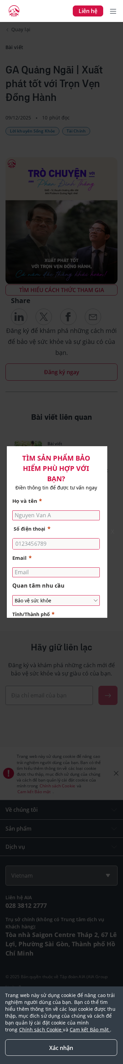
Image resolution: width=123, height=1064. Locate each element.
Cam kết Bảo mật (90, 1029)
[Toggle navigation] (113, 10)
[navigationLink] (14, 11)
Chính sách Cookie (41, 1029)
